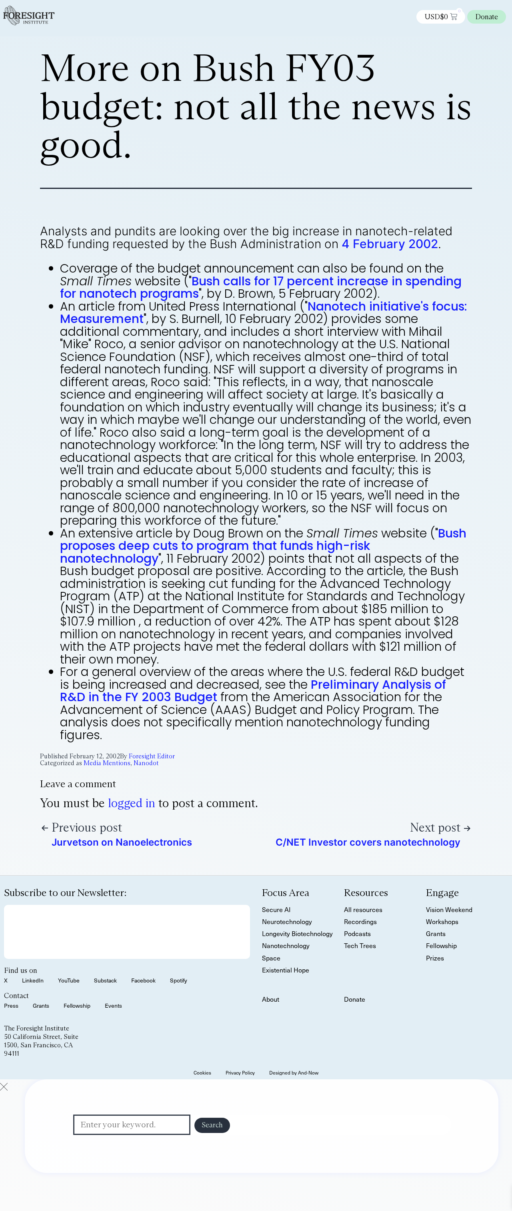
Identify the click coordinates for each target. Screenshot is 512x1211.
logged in (131, 803)
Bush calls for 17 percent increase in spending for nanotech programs (261, 288)
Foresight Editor (152, 756)
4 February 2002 (390, 244)
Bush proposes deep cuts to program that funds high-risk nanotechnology (263, 546)
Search (212, 1125)
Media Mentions (107, 763)
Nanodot (146, 763)
